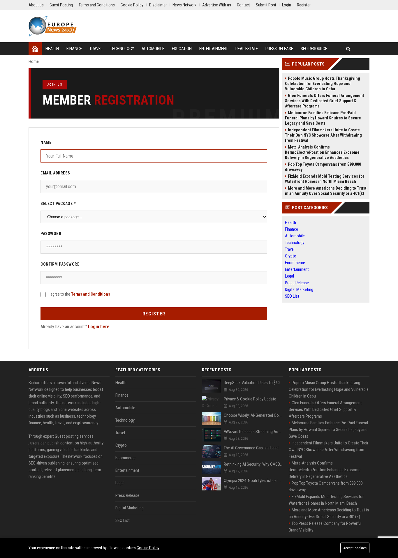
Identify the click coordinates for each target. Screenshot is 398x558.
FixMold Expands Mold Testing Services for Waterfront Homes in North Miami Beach (324, 179)
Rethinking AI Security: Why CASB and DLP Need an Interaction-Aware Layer (253, 464)
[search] (348, 48)
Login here (99, 326)
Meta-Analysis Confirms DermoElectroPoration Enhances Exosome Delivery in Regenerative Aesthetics (322, 152)
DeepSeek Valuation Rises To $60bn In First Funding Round (253, 382)
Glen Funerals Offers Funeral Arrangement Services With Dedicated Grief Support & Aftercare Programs (324, 100)
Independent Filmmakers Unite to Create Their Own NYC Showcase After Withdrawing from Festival (323, 135)
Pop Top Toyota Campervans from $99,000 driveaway (323, 167)
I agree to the (79, 294)
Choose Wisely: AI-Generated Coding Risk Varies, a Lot (253, 415)
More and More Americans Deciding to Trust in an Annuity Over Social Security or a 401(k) (325, 191)
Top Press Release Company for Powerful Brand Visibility (325, 527)
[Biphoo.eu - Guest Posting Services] (53, 26)
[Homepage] (35, 48)
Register (153, 314)
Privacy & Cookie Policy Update (250, 399)
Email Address (55, 173)
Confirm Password (60, 264)
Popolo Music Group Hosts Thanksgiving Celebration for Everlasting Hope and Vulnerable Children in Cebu (322, 83)
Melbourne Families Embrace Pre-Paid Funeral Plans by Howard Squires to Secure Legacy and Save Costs (323, 118)
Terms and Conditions (90, 294)
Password (50, 233)
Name (45, 142)
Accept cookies (355, 548)
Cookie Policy (148, 547)
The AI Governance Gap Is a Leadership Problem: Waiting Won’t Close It (253, 448)
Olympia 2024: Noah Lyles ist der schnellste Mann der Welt (253, 480)
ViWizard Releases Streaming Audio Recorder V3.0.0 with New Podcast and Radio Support (253, 431)
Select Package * (57, 203)
